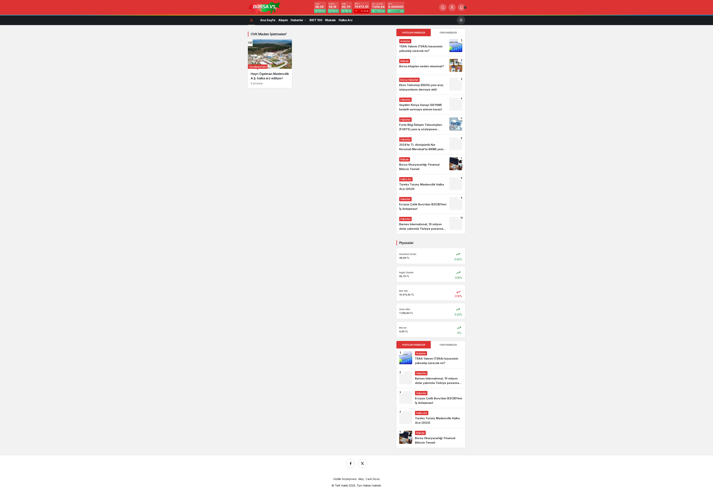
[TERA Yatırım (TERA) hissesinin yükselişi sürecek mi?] (430, 46)
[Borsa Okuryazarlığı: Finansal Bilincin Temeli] (430, 164)
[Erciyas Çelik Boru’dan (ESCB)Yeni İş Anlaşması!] (430, 204)
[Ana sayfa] (251, 20)
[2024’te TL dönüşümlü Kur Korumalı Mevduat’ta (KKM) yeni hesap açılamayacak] (430, 144)
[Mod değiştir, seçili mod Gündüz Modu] (461, 20)
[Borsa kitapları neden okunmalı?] (430, 65)
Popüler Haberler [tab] (413, 32)
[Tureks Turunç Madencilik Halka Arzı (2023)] (430, 184)
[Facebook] (350, 463)
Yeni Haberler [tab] (448, 32)
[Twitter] (362, 463)
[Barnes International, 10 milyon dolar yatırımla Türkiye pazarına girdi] (430, 224)
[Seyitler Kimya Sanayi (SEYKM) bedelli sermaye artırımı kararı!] (430, 104)
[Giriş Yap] (452, 7)
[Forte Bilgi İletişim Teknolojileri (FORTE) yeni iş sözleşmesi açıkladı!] (430, 124)
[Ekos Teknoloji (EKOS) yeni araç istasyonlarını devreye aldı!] (430, 85)
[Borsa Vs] (264, 7)
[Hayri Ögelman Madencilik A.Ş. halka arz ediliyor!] (270, 63)
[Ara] (443, 7)
